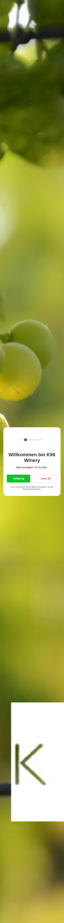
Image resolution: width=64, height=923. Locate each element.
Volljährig (18, 478)
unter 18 (45, 478)
